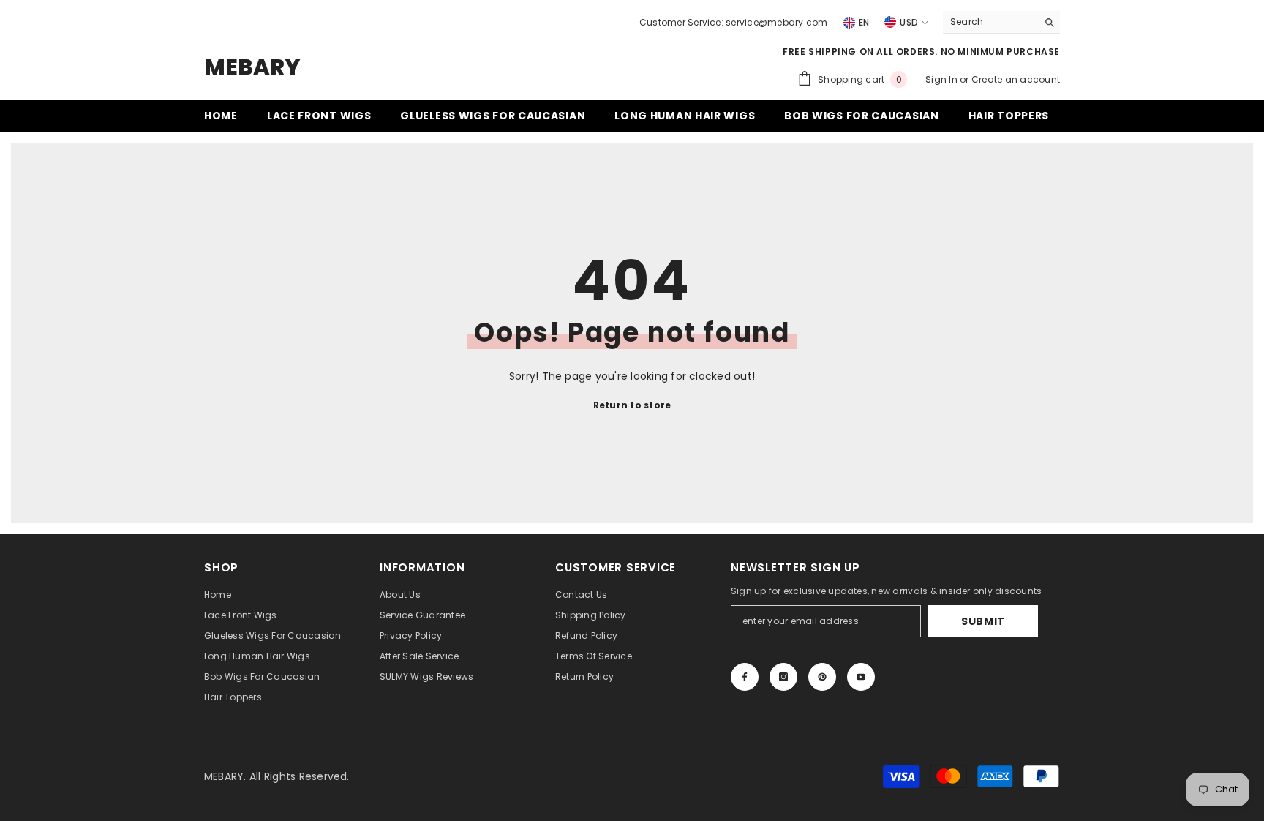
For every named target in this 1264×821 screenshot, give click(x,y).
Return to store (632, 405)
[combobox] (990, 22)
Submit (983, 621)
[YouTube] (861, 677)
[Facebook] (745, 677)
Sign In (942, 79)
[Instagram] (783, 677)
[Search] (1001, 22)
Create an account (1015, 79)
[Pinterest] (822, 677)
